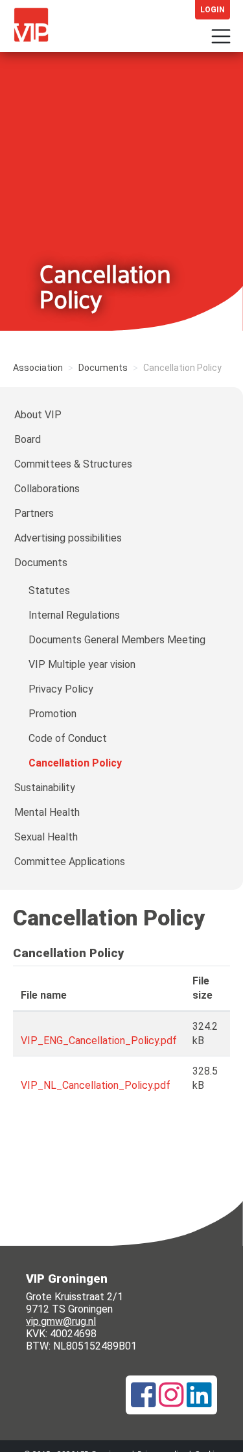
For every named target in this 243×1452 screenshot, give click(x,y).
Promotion (52, 714)
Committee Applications (69, 861)
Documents (103, 368)
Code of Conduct (68, 738)
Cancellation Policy (75, 763)
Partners (34, 513)
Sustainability (44, 787)
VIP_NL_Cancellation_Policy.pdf (95, 1085)
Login (212, 9)
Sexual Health (46, 837)
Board (27, 439)
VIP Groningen (36, 30)
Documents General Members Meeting (117, 640)
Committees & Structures (73, 464)
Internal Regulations (74, 615)
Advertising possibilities (68, 538)
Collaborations (47, 488)
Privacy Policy (61, 689)
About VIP (38, 415)
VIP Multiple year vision (82, 664)
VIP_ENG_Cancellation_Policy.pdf (99, 1040)
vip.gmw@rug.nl (61, 1321)
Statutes (49, 590)
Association (38, 368)
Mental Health (47, 812)
